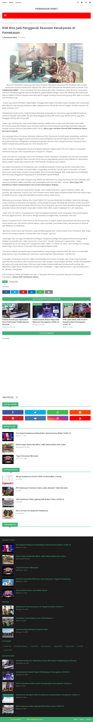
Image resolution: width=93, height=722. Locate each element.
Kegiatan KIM (13, 23)
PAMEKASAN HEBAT (46, 8)
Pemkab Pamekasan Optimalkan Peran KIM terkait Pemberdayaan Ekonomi (15, 322)
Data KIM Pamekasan (20, 646)
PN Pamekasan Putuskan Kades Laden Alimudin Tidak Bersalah (42, 488)
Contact (18, 2)
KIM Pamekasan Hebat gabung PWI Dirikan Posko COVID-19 (40, 499)
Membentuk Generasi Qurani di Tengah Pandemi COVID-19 (39, 607)
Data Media (34, 646)
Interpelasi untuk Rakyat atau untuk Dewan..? (34, 618)
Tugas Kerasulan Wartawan (27, 456)
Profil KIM (80, 646)
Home (4, 2)
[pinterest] (90, 2)
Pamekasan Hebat (10, 37)
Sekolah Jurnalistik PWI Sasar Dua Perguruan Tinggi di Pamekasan (43, 579)
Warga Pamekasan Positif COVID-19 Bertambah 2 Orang (38, 476)
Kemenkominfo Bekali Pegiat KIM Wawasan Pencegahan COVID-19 (46, 321)
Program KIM (8, 650)
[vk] (35, 418)
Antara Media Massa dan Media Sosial (31, 590)
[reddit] (80, 412)
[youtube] (80, 418)
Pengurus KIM (69, 646)
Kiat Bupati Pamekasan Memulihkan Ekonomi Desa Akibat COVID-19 (43, 433)
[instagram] (85, 2)
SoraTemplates (16, 719)
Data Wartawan (46, 646)
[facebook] (78, 2)
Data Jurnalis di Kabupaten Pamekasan (32, 511)
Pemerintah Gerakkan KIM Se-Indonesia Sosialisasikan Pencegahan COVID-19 (47, 695)
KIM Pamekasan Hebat (35, 719)
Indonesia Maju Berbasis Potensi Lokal (31, 629)
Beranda (5, 23)
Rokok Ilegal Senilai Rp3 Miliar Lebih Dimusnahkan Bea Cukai (41, 444)
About (11, 2)
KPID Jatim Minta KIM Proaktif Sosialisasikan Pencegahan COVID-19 (75, 322)
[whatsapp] (57, 412)
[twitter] (81, 2)
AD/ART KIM (7, 646)
